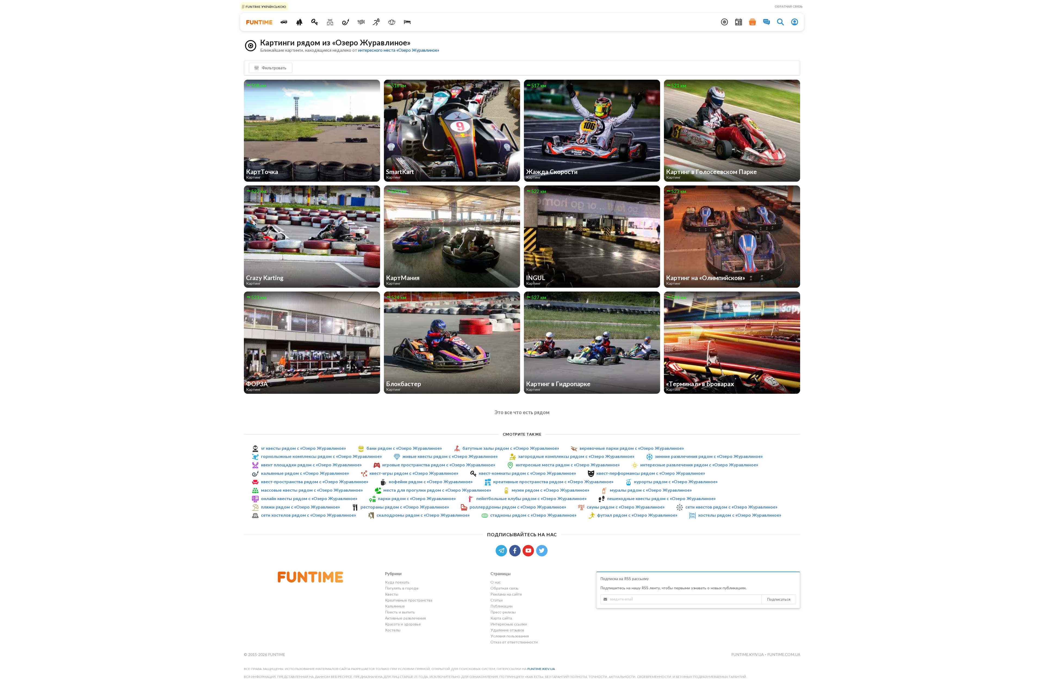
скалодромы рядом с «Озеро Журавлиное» (423, 514)
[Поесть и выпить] (361, 22)
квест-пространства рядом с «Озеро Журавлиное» (314, 481)
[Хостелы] (407, 22)
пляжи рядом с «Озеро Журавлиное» (300, 506)
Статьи (496, 600)
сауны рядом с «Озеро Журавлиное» (625, 506)
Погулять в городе (401, 588)
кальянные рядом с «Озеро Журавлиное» (305, 473)
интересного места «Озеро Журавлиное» (398, 49)
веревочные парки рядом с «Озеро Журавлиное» (632, 448)
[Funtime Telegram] (502, 550)
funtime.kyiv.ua (748, 654)
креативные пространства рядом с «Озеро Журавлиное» (553, 481)
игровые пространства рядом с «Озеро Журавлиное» (438, 464)
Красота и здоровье (403, 624)
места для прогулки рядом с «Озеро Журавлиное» (437, 489)
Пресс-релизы (503, 612)
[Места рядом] (724, 22)
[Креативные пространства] (330, 22)
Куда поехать (397, 582)
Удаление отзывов (507, 630)
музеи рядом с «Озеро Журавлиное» (550, 489)
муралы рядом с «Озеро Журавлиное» (651, 489)
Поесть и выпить (400, 612)
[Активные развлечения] (376, 22)
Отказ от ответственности (514, 642)
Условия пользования (509, 636)
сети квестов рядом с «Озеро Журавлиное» (731, 506)
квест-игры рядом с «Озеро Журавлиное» (413, 473)
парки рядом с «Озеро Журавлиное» (417, 498)
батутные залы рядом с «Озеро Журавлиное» (510, 448)
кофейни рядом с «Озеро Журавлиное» (431, 481)
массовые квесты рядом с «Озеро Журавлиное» (312, 489)
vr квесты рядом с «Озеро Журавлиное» (303, 448)
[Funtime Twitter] (542, 550)
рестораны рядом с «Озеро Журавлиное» (405, 506)
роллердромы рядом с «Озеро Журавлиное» (518, 506)
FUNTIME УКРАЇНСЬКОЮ (265, 6)
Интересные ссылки (508, 624)
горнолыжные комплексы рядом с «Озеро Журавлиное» (321, 456)
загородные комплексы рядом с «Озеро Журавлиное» (576, 456)
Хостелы (392, 630)
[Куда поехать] (284, 22)
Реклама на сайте (506, 594)
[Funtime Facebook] (516, 550)
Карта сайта (501, 618)
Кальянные (395, 606)
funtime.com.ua (783, 654)
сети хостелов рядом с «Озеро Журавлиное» (308, 514)
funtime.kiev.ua (541, 669)
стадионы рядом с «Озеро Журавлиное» (533, 514)
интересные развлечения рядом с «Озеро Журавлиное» (699, 464)
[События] (738, 22)
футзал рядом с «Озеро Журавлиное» (637, 514)
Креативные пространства (408, 600)
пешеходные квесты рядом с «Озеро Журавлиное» (661, 498)
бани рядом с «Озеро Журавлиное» (404, 448)
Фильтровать (273, 67)
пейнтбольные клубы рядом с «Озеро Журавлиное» (531, 498)
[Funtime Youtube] (529, 550)
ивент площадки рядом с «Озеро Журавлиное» (311, 464)
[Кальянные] (346, 22)
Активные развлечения (405, 618)
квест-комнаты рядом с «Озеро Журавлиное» (527, 473)
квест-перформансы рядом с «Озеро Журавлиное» (650, 473)
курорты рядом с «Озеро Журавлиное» (675, 481)
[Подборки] (752, 22)
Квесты (391, 594)
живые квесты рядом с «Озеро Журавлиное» (450, 456)
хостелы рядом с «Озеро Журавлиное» (739, 514)
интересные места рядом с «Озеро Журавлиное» (568, 464)
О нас (495, 582)
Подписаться (778, 599)
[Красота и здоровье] (392, 22)
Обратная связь (789, 6)
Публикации (501, 606)
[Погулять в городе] (299, 22)
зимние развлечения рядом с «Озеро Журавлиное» (709, 456)
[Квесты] (315, 22)
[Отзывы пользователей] (766, 22)
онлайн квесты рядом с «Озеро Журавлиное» (309, 498)
